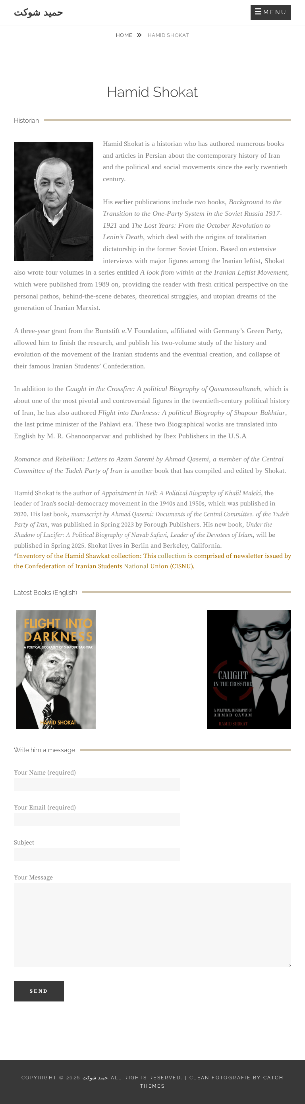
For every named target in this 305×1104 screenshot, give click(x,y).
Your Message (33, 877)
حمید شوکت (38, 12)
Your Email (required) (45, 808)
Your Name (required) (45, 773)
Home (125, 35)
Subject (24, 842)
